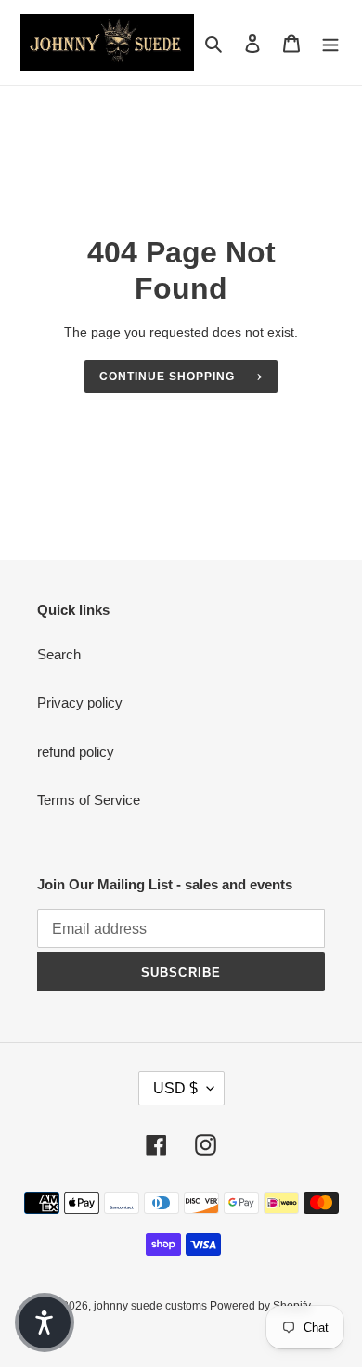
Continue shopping (167, 376)
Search (59, 654)
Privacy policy (80, 702)
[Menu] (330, 43)
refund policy (75, 752)
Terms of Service (88, 800)
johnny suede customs (152, 1305)
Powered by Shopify (260, 1305)
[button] (44, 1322)
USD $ (175, 1088)
